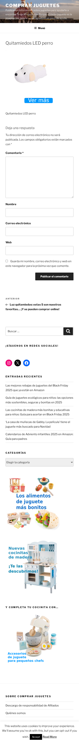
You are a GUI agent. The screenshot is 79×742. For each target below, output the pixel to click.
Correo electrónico (18, 223)
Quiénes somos (16, 713)
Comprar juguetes (33, 5)
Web (9, 242)
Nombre (11, 204)
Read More (50, 736)
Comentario (15, 153)
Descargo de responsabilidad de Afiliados (32, 705)
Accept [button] (36, 736)
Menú (41, 28)
